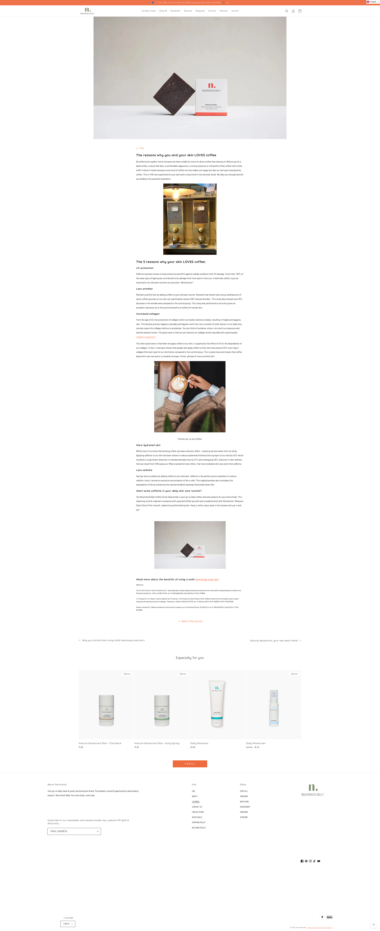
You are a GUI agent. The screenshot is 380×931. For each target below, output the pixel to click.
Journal (196, 802)
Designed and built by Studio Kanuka (320, 927)
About (195, 796)
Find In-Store (198, 812)
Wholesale (197, 817)
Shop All (244, 791)
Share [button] (142, 148)
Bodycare (244, 802)
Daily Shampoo (199, 743)
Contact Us (197, 807)
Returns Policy (199, 828)
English (66, 924)
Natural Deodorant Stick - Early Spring (156, 743)
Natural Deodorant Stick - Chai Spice (100, 743)
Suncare (244, 817)
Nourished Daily (301, 927)
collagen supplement (145, 337)
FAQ (193, 791)
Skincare (244, 796)
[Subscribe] (97, 831)
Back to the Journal (192, 621)
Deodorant (245, 807)
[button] (287, 11)
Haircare (244, 812)
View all (190, 764)
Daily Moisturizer (256, 743)
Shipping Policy (199, 823)
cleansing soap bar (206, 579)
